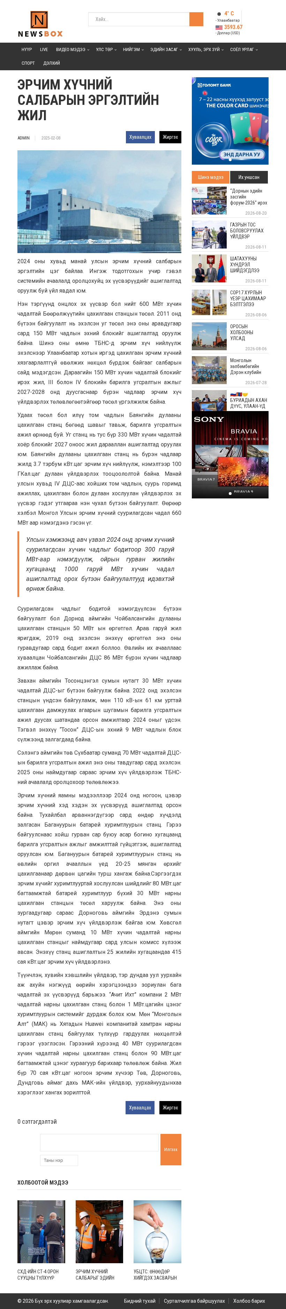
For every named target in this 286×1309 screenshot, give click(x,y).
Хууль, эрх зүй (204, 49)
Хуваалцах (140, 137)
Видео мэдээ (70, 49)
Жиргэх (170, 137)
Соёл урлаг (242, 49)
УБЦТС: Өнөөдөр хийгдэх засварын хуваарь (155, 1278)
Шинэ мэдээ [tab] (211, 177)
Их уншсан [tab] (249, 177)
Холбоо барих (249, 1301)
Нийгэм (131, 49)
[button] (230, 159)
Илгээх (171, 1149)
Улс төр (104, 49)
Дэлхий (51, 63)
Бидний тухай (140, 1301)
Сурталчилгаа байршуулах (194, 1301)
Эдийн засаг (164, 49)
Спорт (28, 63)
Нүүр (27, 49)
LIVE (44, 49)
